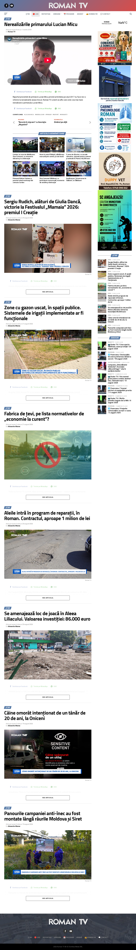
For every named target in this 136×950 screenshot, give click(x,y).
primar (49, 114)
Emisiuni (56, 14)
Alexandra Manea (14, 220)
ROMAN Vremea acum (115, 23)
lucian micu (29, 114)
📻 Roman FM (91, 14)
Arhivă (80, 14)
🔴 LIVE (36, 14)
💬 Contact (105, 14)
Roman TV (11, 32)
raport (56, 114)
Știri (28, 14)
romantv (64, 114)
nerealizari (40, 114)
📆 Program (69, 14)
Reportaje (46, 14)
